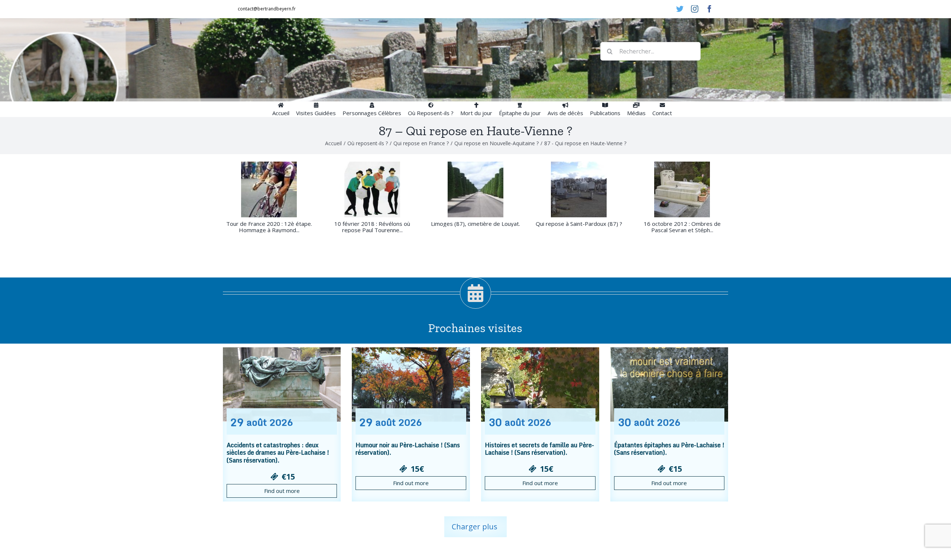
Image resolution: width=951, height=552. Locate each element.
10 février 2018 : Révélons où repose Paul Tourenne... (372, 227)
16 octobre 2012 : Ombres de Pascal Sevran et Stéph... (682, 227)
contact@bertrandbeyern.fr (267, 9)
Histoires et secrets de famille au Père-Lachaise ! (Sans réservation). (539, 449)
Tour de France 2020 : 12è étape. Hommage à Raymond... (269, 227)
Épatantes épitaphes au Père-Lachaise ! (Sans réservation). (669, 449)
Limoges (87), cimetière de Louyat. (475, 223)
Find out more (282, 490)
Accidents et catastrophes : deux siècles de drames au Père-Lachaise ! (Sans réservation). (278, 452)
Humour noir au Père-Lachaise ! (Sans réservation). (408, 449)
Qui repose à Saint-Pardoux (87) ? (579, 223)
